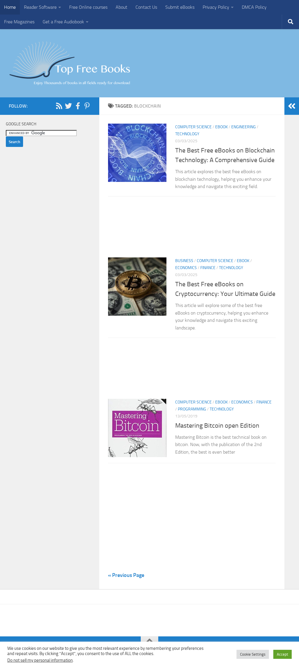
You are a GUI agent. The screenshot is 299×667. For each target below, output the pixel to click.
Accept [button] (282, 654)
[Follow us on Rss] (58, 105)
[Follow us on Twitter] (68, 105)
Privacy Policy (216, 7)
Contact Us (146, 7)
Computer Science (193, 126)
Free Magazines (19, 21)
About (121, 7)
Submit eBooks (179, 7)
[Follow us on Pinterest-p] (87, 105)
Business (184, 260)
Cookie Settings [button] (252, 654)
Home (10, 7)
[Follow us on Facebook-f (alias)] (77, 105)
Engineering (243, 126)
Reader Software (40, 7)
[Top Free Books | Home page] (69, 63)
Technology (187, 133)
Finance (207, 267)
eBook (221, 126)
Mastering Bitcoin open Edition (217, 425)
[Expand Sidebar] (291, 106)
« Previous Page (126, 575)
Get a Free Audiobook (63, 21)
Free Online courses (88, 7)
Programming (192, 409)
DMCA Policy (254, 7)
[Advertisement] (192, 228)
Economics (186, 267)
